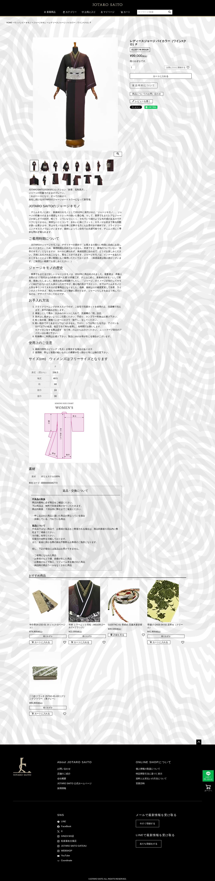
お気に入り (90, 12)
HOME (9, 23)
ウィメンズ (19, 23)
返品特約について (143, 85)
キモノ (28, 23)
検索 (169, 12)
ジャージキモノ (40, 23)
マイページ (108, 12)
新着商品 (51, 12)
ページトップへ (198, 742)
